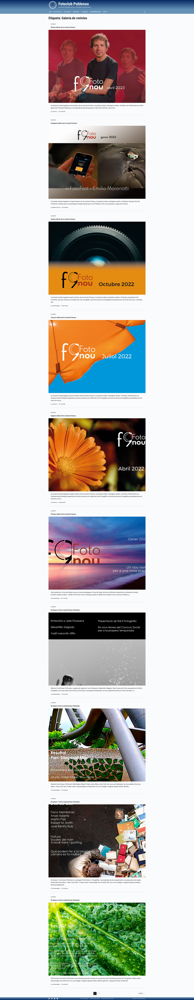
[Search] (145, 11)
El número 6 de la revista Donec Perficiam (65, 900)
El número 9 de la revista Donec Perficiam (65, 610)
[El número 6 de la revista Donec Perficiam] (97, 939)
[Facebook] (51, 998)
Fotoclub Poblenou (73, 4)
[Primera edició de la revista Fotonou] (97, 553)
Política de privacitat (94, 998)
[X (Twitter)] (54, 998)
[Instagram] (57, 998)
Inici (50, 12)
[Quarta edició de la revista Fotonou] (97, 258)
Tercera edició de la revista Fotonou (63, 317)
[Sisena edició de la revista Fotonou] (97, 66)
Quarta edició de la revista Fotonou (63, 219)
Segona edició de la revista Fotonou (63, 416)
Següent (141, 993)
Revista (54, 24)
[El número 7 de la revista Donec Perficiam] (97, 840)
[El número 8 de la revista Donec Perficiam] (97, 744)
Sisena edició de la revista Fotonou (63, 27)
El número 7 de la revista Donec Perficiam (65, 802)
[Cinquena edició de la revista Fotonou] (97, 162)
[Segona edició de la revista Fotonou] (97, 454)
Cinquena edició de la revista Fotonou (64, 123)
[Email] (49, 998)
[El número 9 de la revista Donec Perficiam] (97, 649)
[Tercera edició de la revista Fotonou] (97, 356)
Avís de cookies (84, 998)
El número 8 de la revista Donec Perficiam (65, 706)
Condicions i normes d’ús (107, 998)
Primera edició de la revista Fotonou (63, 514)
